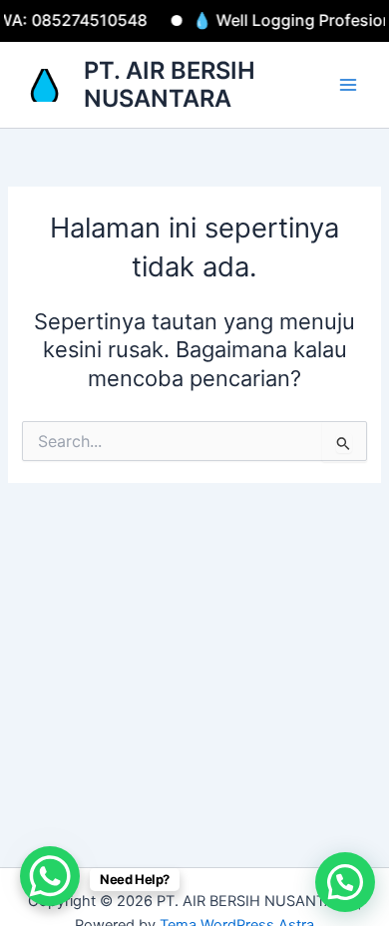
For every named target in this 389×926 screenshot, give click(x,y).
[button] (345, 882)
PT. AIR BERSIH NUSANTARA (169, 84)
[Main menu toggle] (348, 85)
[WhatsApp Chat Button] (50, 876)
